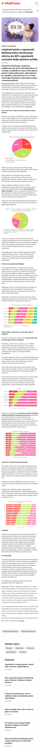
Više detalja (29, 12)
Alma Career (5, 586)
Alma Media (21, 621)
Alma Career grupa (8, 83)
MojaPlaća (28, 107)
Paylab (7, 107)
